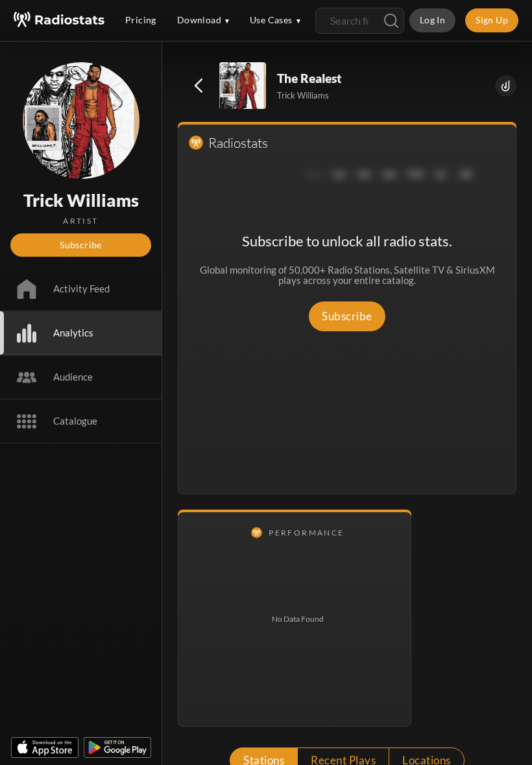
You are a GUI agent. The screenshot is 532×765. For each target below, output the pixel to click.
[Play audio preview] (243, 86)
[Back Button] (198, 86)
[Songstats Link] (505, 86)
